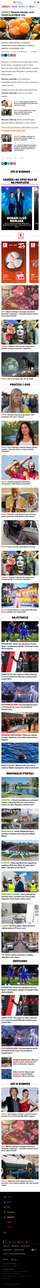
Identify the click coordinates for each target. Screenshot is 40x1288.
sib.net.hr (17, 1271)
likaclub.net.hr (7, 1278)
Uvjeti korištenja (25, 1246)
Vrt (3, 158)
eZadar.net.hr (22, 1276)
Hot (8, 1207)
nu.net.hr (29, 1276)
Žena (9, 1222)
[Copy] (14, 55)
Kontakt (5, 1254)
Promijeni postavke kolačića (17, 1254)
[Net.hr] (14, 1260)
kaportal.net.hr (25, 1271)
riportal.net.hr (17, 1274)
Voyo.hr (15, 1266)
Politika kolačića (7, 1250)
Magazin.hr (23, 51)
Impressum (6, 1246)
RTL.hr (5, 1266)
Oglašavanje (15, 1246)
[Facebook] (2, 55)
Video (9, 1227)
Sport (9, 1202)
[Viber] (11, 55)
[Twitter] (5, 55)
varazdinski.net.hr (8, 1274)
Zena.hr (9, 1266)
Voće (15, 158)
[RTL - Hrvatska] (6, 1260)
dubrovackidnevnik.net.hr (10, 1276)
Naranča (21, 158)
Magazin (10, 1212)
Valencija (8, 158)
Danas (9, 1197)
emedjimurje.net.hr (8, 1271)
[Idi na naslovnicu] (18, 4)
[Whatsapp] (8, 55)
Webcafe (10, 1217)
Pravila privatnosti (19, 1250)
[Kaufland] (20, 236)
